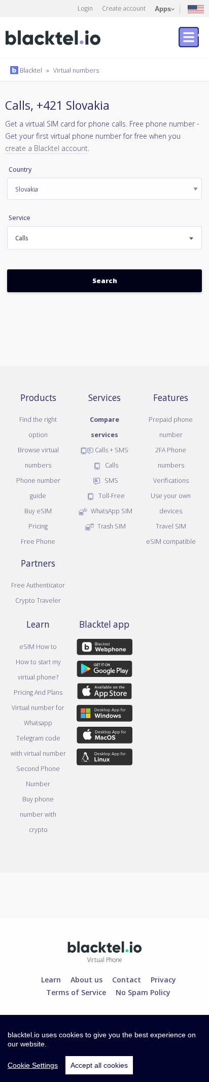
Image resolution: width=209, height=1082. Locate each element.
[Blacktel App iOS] (105, 693)
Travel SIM (171, 526)
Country (20, 169)
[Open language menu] (196, 8)
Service (19, 217)
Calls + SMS (110, 449)
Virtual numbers (76, 70)
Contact (126, 979)
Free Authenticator (38, 585)
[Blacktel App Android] (105, 670)
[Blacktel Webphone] (105, 649)
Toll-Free (111, 495)
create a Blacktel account (46, 148)
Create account (124, 8)
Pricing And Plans (38, 692)
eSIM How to (38, 646)
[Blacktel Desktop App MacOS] (105, 736)
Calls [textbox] (21, 238)
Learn (51, 979)
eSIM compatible (171, 541)
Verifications (171, 480)
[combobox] (104, 238)
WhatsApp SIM (110, 510)
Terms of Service (76, 992)
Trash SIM (111, 526)
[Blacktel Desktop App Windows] (105, 715)
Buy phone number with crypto (38, 814)
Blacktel (30, 70)
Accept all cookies (99, 1065)
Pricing (38, 526)
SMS (110, 480)
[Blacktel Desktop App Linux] (105, 758)
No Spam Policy (143, 992)
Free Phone (38, 541)
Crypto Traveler (38, 600)
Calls (110, 465)
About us (86, 979)
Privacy (163, 979)
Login (85, 8)
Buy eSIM (38, 510)
